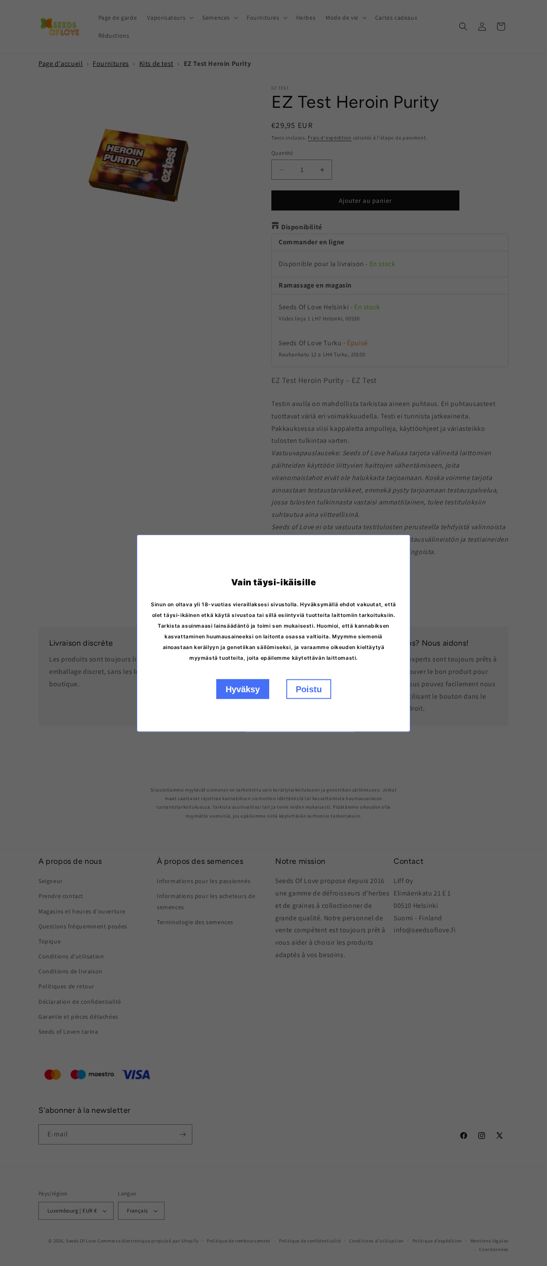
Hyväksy (243, 689)
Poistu (309, 689)
